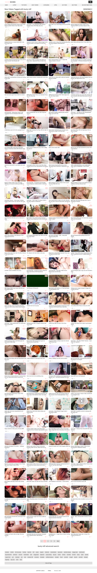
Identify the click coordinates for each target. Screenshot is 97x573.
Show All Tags (48, 563)
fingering (7, 559)
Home (6, 5)
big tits (75, 557)
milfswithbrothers (87, 5)
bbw (21, 559)
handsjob (42, 557)
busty (78, 554)
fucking (24, 552)
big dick (29, 552)
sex (22, 557)
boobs (59, 554)
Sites (55, 5)
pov (13, 557)
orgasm (41, 552)
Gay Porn (64, 5)
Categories (46, 5)
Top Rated (24, 5)
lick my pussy (18, 552)
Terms (49, 570)
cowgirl (71, 557)
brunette (69, 554)
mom (17, 559)
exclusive (37, 557)
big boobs (60, 552)
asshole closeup (67, 552)
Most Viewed (35, 5)
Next (58, 541)
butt (31, 554)
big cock (13, 559)
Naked (10, 2)
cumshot (66, 557)
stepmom (42, 554)
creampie (17, 557)
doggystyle (36, 554)
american (15, 554)
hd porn (20, 554)
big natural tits (8, 554)
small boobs (81, 552)
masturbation (53, 552)
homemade (26, 554)
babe (82, 554)
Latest (14, 5)
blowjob (85, 557)
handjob (57, 557)
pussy (37, 552)
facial (61, 557)
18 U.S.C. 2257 (57, 570)
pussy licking (48, 554)
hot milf (73, 554)
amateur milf (30, 557)
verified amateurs (49, 557)
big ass (54, 554)
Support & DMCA (40, 570)
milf (33, 552)
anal (25, 557)
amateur (7, 552)
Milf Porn (74, 5)
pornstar (80, 557)
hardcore (47, 552)
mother (12, 552)
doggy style (75, 552)
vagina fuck (7, 557)
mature (63, 554)
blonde (86, 554)
